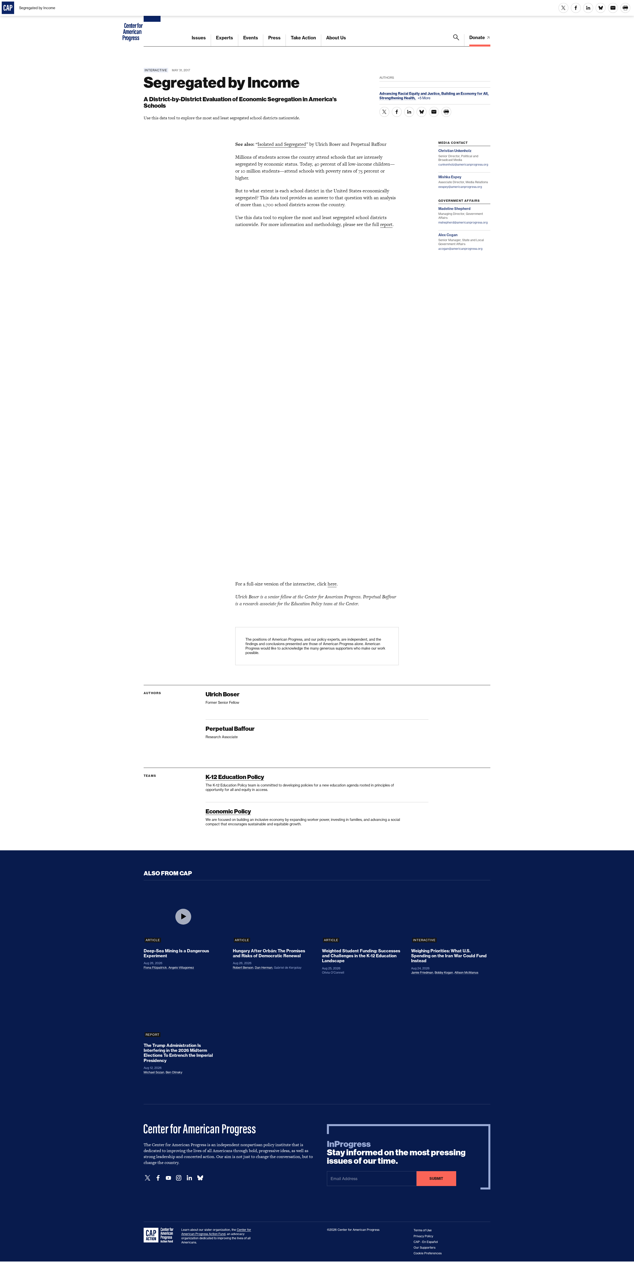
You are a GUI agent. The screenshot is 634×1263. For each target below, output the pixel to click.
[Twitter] (148, 1178)
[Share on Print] (625, 8)
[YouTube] (168, 1178)
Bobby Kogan (444, 972)
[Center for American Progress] (153, 23)
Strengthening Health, (397, 98)
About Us (336, 38)
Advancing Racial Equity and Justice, (410, 93)
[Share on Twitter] (563, 8)
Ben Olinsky (174, 1072)
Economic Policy (228, 811)
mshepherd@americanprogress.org (463, 222)
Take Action (303, 38)
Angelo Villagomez (181, 967)
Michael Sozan (154, 1072)
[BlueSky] (200, 1178)
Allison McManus (466, 972)
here (332, 584)
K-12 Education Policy (235, 777)
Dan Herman (263, 967)
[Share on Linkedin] (588, 8)
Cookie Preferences (428, 1253)
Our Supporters (424, 1247)
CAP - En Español (426, 1242)
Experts (224, 38)
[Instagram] (179, 1178)
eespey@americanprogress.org (460, 187)
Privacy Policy (423, 1236)
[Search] (456, 40)
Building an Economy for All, (465, 93)
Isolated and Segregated (282, 144)
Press (274, 38)
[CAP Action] (160, 1235)
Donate (477, 37)
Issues (199, 38)
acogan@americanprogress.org (460, 249)
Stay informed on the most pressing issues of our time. (396, 1152)
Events (250, 38)
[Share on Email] (613, 8)
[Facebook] (158, 1178)
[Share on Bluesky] (601, 8)
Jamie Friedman (422, 972)
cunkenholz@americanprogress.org (463, 164)
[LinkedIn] (189, 1178)
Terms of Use (423, 1230)
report (386, 224)
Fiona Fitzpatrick (155, 967)
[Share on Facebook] (576, 8)
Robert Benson (243, 967)
